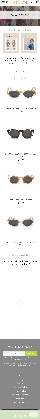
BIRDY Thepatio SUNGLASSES (21, 199)
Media (20, 383)
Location (20, 398)
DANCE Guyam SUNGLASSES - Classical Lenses (21, 109)
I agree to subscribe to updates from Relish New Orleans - (20, 358)
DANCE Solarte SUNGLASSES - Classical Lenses (21, 243)
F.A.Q (20, 375)
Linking (20, 379)
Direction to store (20, 402)
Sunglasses (20, 78)
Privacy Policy (23, 359)
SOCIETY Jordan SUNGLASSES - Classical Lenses (20, 155)
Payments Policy (20, 387)
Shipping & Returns (20, 394)
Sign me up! (31, 353)
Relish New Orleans (17, 411)
